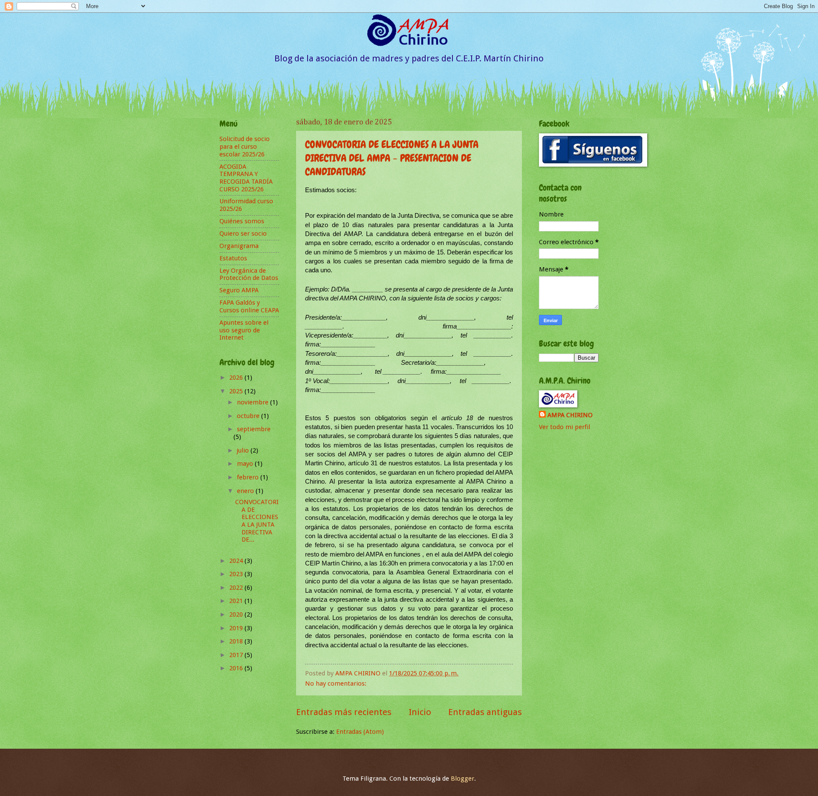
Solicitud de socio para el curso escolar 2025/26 (244, 146)
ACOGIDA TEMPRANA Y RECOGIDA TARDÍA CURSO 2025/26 (246, 178)
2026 (237, 377)
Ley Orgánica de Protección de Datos (248, 274)
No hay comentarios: (336, 683)
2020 (237, 614)
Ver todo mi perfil (564, 427)
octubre (249, 416)
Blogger (462, 778)
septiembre (254, 429)
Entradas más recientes (344, 712)
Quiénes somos (241, 221)
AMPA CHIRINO (570, 415)
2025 (237, 391)
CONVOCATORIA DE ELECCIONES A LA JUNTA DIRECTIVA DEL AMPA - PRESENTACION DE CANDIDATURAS (391, 158)
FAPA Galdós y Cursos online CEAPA (249, 306)
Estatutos (233, 258)
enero (246, 491)
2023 (237, 574)
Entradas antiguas (485, 712)
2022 (237, 587)
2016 (237, 668)
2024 (237, 561)
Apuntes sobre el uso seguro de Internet (243, 330)
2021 (237, 601)
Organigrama (239, 246)
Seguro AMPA (239, 290)
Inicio (420, 712)
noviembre (253, 402)
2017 (237, 655)
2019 (237, 628)
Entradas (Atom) (360, 731)
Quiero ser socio (243, 233)
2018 (237, 641)
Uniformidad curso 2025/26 (246, 205)
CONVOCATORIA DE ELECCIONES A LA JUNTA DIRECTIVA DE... (257, 520)
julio (244, 450)
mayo (246, 463)
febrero (248, 477)
